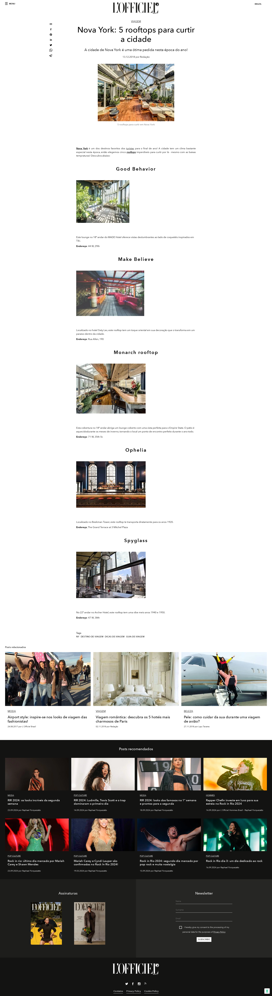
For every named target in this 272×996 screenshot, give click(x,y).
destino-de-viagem (92, 636)
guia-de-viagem (135, 636)
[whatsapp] (51, 50)
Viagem (136, 21)
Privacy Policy (219, 932)
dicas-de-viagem (114, 636)
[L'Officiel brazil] (136, 8)
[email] (51, 24)
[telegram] (51, 56)
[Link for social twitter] (126, 984)
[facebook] (51, 29)
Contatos (118, 991)
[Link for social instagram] (139, 984)
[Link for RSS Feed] (145, 984)
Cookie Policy (151, 991)
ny (77, 636)
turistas (130, 148)
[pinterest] (51, 35)
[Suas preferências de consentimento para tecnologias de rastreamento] (267, 991)
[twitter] (51, 45)
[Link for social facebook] (132, 984)
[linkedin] (51, 40)
